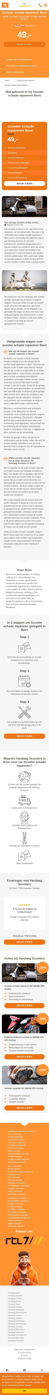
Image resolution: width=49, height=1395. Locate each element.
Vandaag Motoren (15, 1307)
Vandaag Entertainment (17, 1312)
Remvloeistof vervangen (18, 1215)
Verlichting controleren (17, 1194)
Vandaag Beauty (14, 1301)
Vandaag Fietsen (14, 1315)
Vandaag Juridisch (15, 1318)
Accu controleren (15, 1166)
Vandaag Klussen (15, 1296)
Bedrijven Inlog (24, 1358)
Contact (24, 1355)
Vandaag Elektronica (16, 1329)
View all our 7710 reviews (24, 936)
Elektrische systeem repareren (20, 1172)
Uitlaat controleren (15, 1220)
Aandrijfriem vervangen (17, 1198)
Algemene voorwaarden (24, 1349)
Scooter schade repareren (18, 1159)
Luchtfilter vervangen (16, 1209)
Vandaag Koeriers (15, 1298)
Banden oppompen (15, 1137)
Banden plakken (14, 1169)
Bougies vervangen (16, 1204)
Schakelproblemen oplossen (19, 1218)
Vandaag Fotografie (16, 1340)
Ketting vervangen (15, 1206)
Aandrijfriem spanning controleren (21, 1131)
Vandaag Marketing (16, 1338)
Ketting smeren (14, 1174)
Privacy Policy (24, 1352)
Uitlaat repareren (14, 1223)
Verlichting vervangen (16, 1162)
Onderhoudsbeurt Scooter (18, 1154)
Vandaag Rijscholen (16, 1310)
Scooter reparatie (15, 1156)
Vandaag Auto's (14, 1293)
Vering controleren (15, 1191)
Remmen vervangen (16, 1183)
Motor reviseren (14, 1151)
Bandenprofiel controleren (18, 1201)
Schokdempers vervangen (19, 1186)
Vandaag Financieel (16, 1332)
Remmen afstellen (15, 1180)
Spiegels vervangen (16, 1188)
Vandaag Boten (14, 1304)
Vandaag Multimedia (16, 1321)
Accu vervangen (14, 1134)
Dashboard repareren (16, 1145)
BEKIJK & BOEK (25, 184)
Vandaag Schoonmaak (17, 1324)
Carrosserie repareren (17, 1142)
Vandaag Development (17, 1335)
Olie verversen (14, 1177)
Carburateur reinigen (16, 1140)
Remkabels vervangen (17, 1212)
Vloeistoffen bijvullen (16, 1226)
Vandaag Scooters (15, 1326)
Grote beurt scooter (16, 1148)
